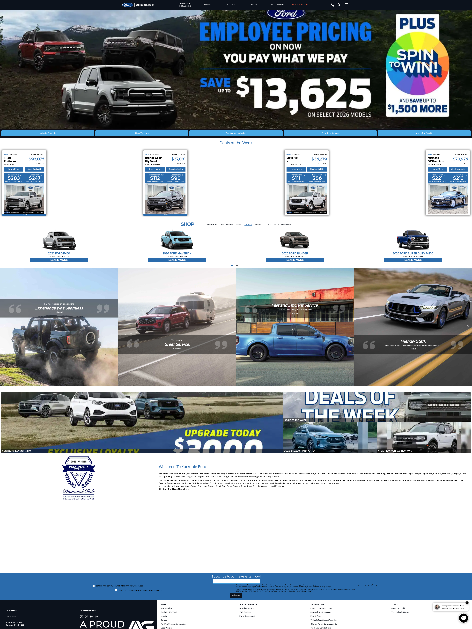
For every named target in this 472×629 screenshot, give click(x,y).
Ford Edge (227, 486)
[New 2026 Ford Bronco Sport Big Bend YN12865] (165, 198)
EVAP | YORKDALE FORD (321, 608)
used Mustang (277, 486)
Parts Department (247, 616)
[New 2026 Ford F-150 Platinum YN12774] (24, 198)
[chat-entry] (464, 618)
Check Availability (34, 169)
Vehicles (207, 5)
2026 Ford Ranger (295, 253)
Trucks (248, 224)
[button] (236, 64)
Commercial (212, 224)
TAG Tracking (245, 612)
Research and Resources (320, 612)
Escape (236, 486)
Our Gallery (277, 5)
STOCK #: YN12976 (294, 164)
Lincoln (164, 616)
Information (317, 604)
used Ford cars (199, 486)
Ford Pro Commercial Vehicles (173, 624)
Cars (268, 224)
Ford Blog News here (178, 489)
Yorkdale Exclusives (185, 5)
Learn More (13, 169)
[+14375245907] (332, 5)
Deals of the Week (236, 143)
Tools (394, 604)
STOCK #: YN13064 (435, 164)
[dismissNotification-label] (467, 602)
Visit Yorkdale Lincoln (400, 612)
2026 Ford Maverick (177, 253)
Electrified (227, 224)
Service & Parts (248, 604)
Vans (238, 224)
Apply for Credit (398, 608)
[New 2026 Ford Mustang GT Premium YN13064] (448, 198)
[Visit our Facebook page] (81, 616)
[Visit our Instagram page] (95, 616)
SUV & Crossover (282, 224)
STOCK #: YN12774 (11, 164)
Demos (164, 620)
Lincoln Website (300, 5)
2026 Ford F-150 (59, 253)
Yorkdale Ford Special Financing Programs (324, 620)
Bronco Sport (214, 486)
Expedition (246, 486)
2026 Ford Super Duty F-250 (413, 253)
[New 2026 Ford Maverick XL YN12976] (307, 198)
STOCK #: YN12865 (152, 164)
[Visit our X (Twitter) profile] (85, 616)
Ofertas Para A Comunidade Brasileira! (324, 624)
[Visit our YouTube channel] (90, 616)
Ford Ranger (259, 486)
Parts (254, 5)
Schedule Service (246, 608)
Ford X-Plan (315, 616)
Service (231, 5)
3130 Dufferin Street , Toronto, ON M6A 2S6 (15, 624)
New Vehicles (166, 608)
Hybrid (258, 224)
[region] (236, 64)
